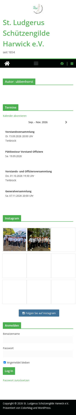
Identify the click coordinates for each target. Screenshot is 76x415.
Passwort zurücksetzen (16, 380)
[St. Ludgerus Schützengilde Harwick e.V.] (7, 63)
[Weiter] (66, 122)
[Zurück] (10, 122)
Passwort (8, 348)
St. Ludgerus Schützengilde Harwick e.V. (26, 32)
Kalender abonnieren (15, 115)
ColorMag (26, 407)
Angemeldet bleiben (18, 362)
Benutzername (11, 333)
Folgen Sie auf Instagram (40, 313)
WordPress (44, 407)
